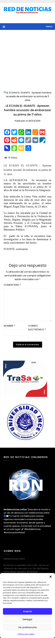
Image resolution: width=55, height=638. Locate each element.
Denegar (27, 619)
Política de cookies (26, 634)
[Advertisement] (27, 58)
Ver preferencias (27, 627)
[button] (50, 576)
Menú (49, 26)
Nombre (9, 325)
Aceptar (27, 611)
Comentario (12, 285)
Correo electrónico (37, 327)
